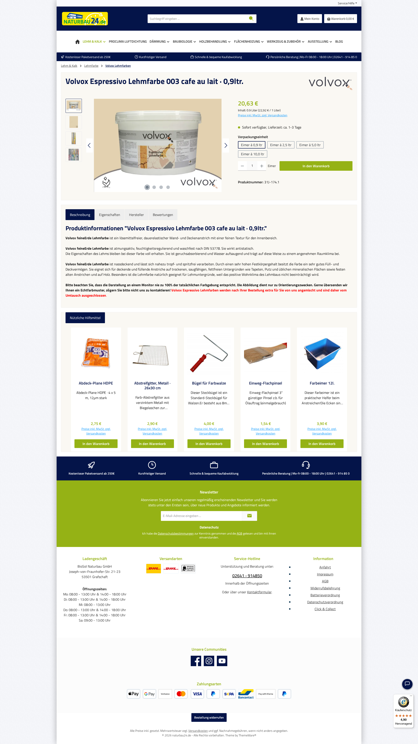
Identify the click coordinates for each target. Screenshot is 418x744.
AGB (239, 533)
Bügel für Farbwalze (209, 383)
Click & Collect (325, 609)
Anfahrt (325, 567)
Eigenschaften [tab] (109, 214)
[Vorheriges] (89, 145)
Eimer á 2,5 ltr (281, 144)
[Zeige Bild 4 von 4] (168, 187)
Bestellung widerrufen (209, 717)
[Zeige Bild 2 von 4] (154, 187)
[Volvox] (330, 83)
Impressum (325, 574)
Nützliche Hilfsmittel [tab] (85, 317)
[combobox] (197, 18)
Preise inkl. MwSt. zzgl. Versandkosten (262, 115)
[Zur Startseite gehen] (85, 18)
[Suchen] (251, 18)
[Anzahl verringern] (242, 166)
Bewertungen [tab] (163, 214)
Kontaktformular (259, 592)
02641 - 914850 (247, 575)
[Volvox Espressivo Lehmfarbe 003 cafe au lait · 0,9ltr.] (157, 145)
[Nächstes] (225, 145)
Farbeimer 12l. (322, 383)
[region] (147, 145)
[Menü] (411, 696)
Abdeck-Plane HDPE (96, 383)
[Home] (77, 41)
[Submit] (249, 516)
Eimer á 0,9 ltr (251, 144)
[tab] (80, 214)
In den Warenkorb (316, 166)
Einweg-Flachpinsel (265, 383)
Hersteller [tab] (136, 214)
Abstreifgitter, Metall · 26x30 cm (152, 385)
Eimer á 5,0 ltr (310, 144)
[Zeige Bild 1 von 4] (147, 187)
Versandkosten (198, 730)
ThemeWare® (247, 735)
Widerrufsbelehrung (325, 588)
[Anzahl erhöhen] (261, 166)
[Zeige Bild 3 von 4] (161, 187)
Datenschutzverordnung (325, 602)
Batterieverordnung (325, 595)
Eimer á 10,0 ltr (252, 154)
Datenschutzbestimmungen (176, 533)
